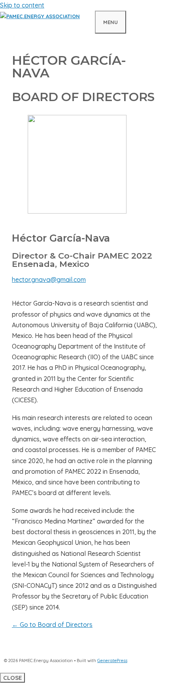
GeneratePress (112, 660)
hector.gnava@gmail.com (49, 279)
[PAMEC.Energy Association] (40, 16)
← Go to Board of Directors (52, 625)
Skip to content (22, 5)
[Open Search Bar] (87, 21)
